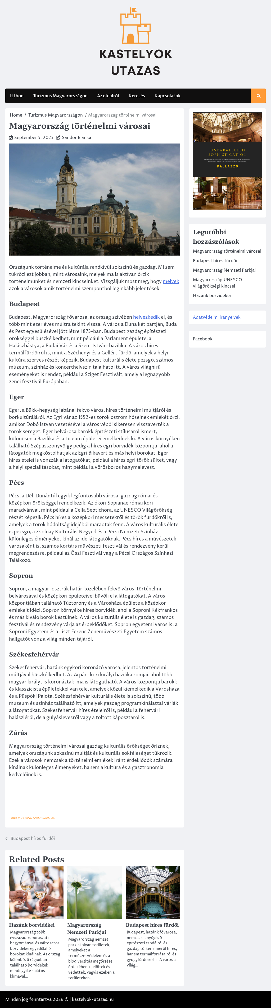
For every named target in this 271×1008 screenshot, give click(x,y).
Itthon (17, 96)
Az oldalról (108, 96)
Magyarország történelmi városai (227, 251)
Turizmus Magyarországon (60, 96)
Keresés (137, 96)
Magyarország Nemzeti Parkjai (224, 270)
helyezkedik (146, 317)
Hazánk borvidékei (32, 925)
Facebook (203, 339)
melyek (171, 281)
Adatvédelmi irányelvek (217, 317)
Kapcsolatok (167, 96)
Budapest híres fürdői (152, 925)
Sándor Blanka (76, 138)
